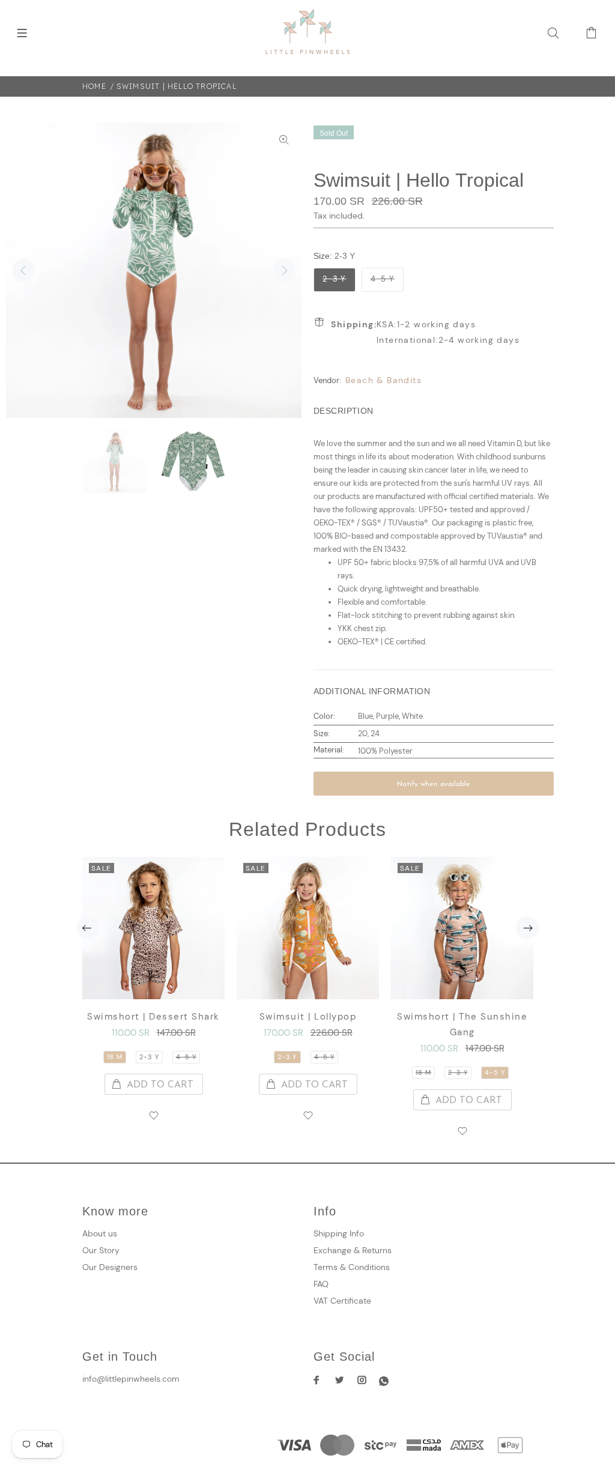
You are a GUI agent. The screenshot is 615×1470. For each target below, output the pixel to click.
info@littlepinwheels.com (131, 1378)
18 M (115, 1057)
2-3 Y (335, 279)
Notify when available (433, 784)
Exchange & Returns (353, 1250)
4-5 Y (383, 279)
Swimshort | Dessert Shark (153, 1017)
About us (99, 1233)
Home (94, 86)
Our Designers (110, 1267)
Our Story (101, 1250)
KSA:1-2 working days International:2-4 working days (425, 332)
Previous (23, 270)
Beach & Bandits (383, 380)
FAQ (321, 1283)
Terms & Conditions (352, 1267)
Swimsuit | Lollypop (308, 1017)
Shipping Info (339, 1233)
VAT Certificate (342, 1300)
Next (284, 270)
